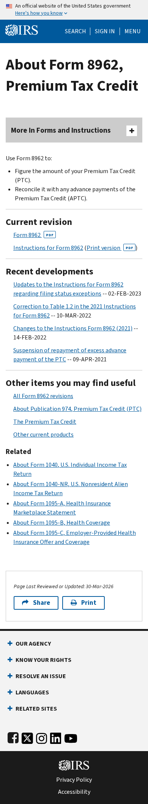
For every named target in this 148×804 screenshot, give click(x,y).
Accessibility (74, 792)
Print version (110, 248)
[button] (105, 31)
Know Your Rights (43, 660)
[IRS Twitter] (27, 736)
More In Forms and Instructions (61, 130)
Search (75, 31)
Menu (132, 31)
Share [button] (41, 602)
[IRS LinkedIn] (55, 736)
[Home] (21, 29)
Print (88, 602)
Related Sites (36, 709)
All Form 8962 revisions (43, 396)
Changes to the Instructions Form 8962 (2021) (72, 328)
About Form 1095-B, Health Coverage (61, 523)
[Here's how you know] (74, 10)
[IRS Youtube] (70, 736)
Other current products (43, 434)
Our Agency (33, 644)
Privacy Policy (74, 780)
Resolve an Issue (41, 676)
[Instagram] (41, 736)
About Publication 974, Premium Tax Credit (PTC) (77, 409)
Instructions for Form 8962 (48, 248)
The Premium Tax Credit (44, 422)
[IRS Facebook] (13, 736)
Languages (32, 692)
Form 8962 (33, 235)
